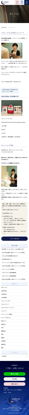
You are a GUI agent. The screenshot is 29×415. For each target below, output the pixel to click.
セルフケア (4, 311)
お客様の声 (4, 294)
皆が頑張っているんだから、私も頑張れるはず (13, 249)
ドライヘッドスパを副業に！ (9, 269)
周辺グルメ (4, 321)
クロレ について (11, 27)
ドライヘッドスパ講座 (6, 314)
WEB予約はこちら (8, 213)
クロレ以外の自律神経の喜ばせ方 (10, 256)
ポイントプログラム (6, 317)
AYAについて (4, 287)
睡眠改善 (3, 331)
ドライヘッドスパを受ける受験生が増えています (13, 262)
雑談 (2, 347)
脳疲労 (2, 337)
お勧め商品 (4, 291)
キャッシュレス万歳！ (7, 91)
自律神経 (3, 341)
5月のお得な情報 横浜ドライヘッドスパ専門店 (13, 252)
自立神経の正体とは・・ (7, 259)
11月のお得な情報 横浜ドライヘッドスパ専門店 (13, 266)
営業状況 (3, 324)
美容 (2, 334)
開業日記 (3, 344)
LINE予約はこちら (8, 216)
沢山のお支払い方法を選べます (10, 89)
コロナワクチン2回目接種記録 (9, 272)
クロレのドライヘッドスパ (7, 307)
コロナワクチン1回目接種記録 (9, 276)
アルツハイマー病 (5, 301)
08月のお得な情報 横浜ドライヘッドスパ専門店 (13, 279)
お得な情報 (4, 297)
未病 (2, 327)
